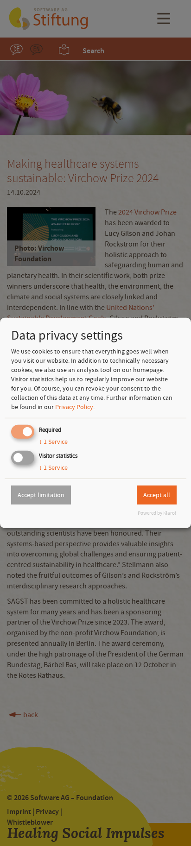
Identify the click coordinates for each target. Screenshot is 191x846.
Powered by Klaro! (157, 513)
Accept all (156, 495)
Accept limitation (41, 495)
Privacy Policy (74, 407)
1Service (53, 441)
